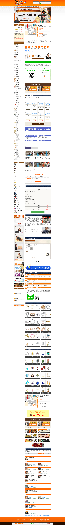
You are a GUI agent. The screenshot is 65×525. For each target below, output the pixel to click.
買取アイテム (16, 291)
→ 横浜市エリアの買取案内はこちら (46, 514)
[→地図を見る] (33, 464)
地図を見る (34, 137)
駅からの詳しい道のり (41, 33)
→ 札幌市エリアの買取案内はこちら (37, 514)
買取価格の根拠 (16, 298)
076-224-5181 (30, 513)
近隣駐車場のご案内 (41, 36)
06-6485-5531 (43, 465)
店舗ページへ (34, 465)
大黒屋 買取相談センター (31, 457)
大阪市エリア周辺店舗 (38, 174)
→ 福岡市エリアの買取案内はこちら (46, 515)
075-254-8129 (30, 487)
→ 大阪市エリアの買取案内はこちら (37, 515)
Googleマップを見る (41, 28)
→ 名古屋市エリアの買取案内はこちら (29, 515)
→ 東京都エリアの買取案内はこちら (29, 514)
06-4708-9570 (30, 469)
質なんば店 (28, 176)
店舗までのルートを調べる (41, 29)
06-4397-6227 (30, 473)
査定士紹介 (16, 300)
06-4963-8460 (43, 469)
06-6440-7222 (30, 465)
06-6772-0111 (38, 415)
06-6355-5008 (43, 473)
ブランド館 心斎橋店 (29, 178)
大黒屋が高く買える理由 (18, 293)
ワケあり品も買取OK (17, 295)
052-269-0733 (30, 498)
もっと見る (38, 123)
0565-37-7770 (30, 502)
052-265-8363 (43, 498)
